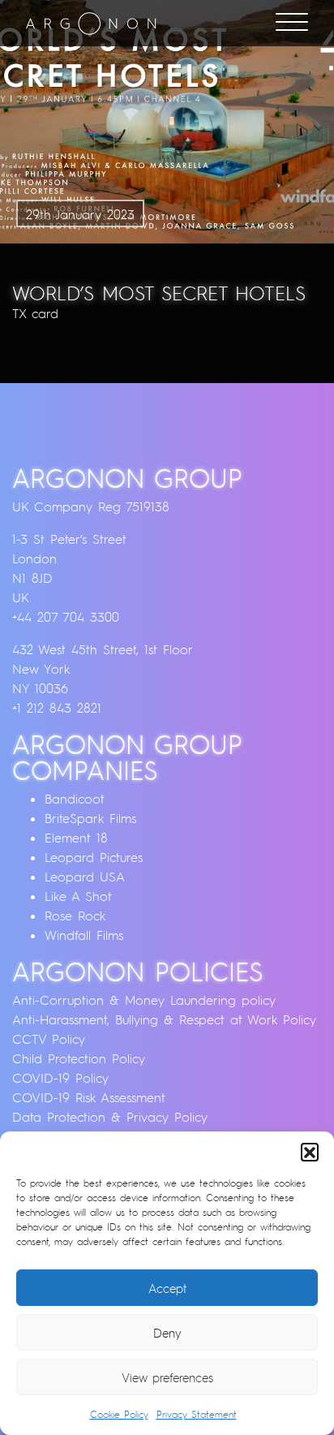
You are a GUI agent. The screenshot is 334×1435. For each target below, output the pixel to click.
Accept (167, 1288)
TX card (35, 313)
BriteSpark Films (90, 818)
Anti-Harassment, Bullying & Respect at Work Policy (164, 1019)
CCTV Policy (48, 1039)
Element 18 (76, 838)
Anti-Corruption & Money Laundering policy (144, 1000)
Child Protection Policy (78, 1058)
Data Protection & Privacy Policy (110, 1117)
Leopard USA (85, 876)
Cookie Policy (119, 1414)
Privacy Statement (196, 1414)
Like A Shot (78, 896)
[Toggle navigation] (292, 23)
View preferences (167, 1377)
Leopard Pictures (94, 857)
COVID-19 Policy (60, 1078)
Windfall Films (84, 935)
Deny (167, 1332)
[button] (310, 1152)
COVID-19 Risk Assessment (88, 1097)
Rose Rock (75, 915)
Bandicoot (75, 799)
